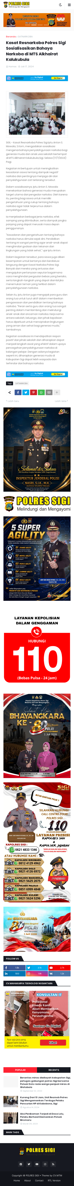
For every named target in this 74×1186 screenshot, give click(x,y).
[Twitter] (25, 392)
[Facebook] (18, 392)
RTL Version (54, 1180)
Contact (39, 1180)
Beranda (11, 36)
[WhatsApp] (41, 392)
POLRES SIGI (32, 1175)
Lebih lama (60, 401)
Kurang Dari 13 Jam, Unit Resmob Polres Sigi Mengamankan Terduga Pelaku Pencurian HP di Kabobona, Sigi (44, 1100)
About (27, 1180)
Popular (20, 1070)
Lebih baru (13, 401)
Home (17, 1180)
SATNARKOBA (25, 36)
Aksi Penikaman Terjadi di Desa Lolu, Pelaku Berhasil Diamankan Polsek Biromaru (42, 1117)
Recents (54, 1070)
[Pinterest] (33, 392)
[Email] (49, 392)
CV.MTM (57, 1175)
